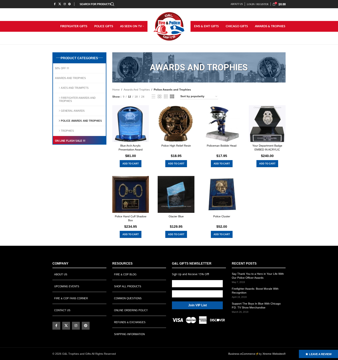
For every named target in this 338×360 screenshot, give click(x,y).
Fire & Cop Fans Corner (71, 298)
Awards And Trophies (70, 78)
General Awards (73, 110)
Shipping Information (129, 334)
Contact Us (62, 310)
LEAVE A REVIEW (320, 354)
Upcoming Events (66, 286)
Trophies (67, 130)
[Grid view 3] (166, 96)
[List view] (153, 96)
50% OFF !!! (62, 68)
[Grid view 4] (172, 96)
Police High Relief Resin (176, 145)
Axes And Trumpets (75, 87)
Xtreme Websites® (274, 353)
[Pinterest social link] (69, 4)
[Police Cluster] (221, 194)
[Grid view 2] (159, 96)
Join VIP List (197, 305)
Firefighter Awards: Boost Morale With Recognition (255, 290)
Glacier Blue (176, 216)
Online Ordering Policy (131, 310)
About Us (60, 274)
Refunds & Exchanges (130, 322)
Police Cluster (221, 216)
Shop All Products (127, 286)
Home (116, 89)
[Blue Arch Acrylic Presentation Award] (130, 123)
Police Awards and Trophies (81, 120)
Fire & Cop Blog (125, 274)
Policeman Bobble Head (221, 145)
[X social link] (59, 4)
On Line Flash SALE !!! (70, 140)
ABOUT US (236, 4)
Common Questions (128, 298)
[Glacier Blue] (176, 194)
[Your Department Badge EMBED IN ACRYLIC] (267, 123)
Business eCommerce (241, 353)
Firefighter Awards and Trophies (77, 99)
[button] (130, 163)
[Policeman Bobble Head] (221, 123)
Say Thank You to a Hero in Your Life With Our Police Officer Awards (258, 275)
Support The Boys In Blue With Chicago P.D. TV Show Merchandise (256, 305)
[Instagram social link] (64, 4)
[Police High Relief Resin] (176, 123)
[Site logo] (169, 26)
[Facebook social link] (54, 4)
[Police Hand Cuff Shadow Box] (130, 194)
